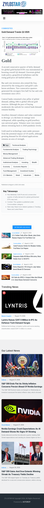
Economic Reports (20, 167)
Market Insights (6, 316)
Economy (6, 167)
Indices (4, 380)
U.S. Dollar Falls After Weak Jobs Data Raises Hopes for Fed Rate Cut (26, 236)
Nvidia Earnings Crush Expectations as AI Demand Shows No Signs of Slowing (21, 430)
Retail (18, 175)
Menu (5, 18)
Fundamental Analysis (11, 149)
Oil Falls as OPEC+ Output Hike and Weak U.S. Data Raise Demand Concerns (26, 278)
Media (37, 175)
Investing (25, 162)
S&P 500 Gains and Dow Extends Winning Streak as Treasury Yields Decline (21, 473)
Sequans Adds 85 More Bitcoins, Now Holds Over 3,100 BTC (27, 257)
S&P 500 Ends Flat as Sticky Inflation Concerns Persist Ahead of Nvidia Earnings (22, 385)
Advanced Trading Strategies (13, 158)
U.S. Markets (7, 175)
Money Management (10, 154)
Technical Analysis (19, 145)
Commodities (17, 243)
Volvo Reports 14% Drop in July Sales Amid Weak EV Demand (27, 268)
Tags (6, 145)
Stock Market (17, 264)
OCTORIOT (26, 502)
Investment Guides (27, 171)
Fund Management (10, 171)
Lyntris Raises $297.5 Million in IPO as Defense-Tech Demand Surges (19, 321)
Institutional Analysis (10, 162)
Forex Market (16, 233)
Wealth (34, 162)
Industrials (27, 175)
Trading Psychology (30, 149)
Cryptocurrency (17, 254)
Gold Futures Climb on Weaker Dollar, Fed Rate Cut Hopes (27, 247)
